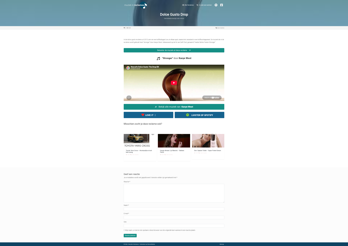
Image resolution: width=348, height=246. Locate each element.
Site (125, 222)
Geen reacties (220, 28)
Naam (126, 205)
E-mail (126, 213)
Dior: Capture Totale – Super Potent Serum (207, 150)
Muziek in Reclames (133, 244)
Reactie (127, 182)
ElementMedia (151, 244)
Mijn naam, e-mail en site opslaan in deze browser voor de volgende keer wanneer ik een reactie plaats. (160, 230)
